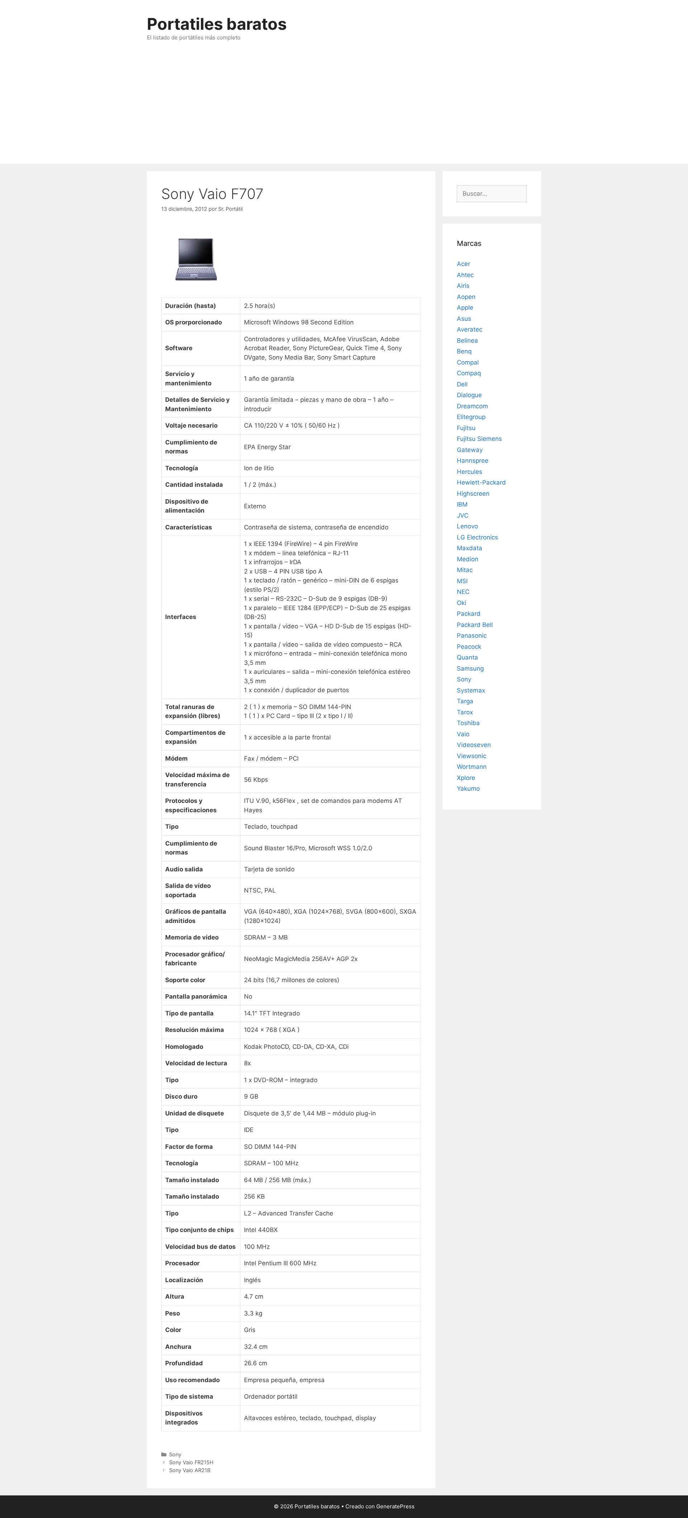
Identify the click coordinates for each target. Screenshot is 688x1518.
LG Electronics (477, 537)
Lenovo (467, 526)
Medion (467, 559)
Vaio (463, 734)
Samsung (470, 668)
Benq (464, 351)
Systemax (471, 690)
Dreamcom (472, 406)
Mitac (465, 570)
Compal (468, 362)
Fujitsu (466, 428)
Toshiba (468, 723)
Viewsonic (471, 756)
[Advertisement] (344, 110)
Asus (464, 318)
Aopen (466, 296)
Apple (465, 307)
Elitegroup (471, 416)
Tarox (465, 712)
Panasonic (472, 635)
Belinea (467, 340)
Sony (175, 1454)
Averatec (469, 329)
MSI (462, 581)
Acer (463, 263)
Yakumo (468, 788)
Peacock (469, 646)
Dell (462, 384)
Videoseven (474, 744)
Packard (469, 613)
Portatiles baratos (217, 24)
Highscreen (473, 493)
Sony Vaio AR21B (189, 1470)
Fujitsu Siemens (479, 438)
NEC (463, 591)
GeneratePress (395, 1506)
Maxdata (469, 548)
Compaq (469, 373)
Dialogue (469, 395)
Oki (461, 602)
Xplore (466, 777)
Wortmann (472, 766)
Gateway (470, 449)
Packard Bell (475, 624)
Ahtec (465, 275)
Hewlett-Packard (481, 482)
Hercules (469, 471)
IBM (462, 504)
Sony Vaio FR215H (191, 1462)
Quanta (467, 657)
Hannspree (472, 460)
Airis (463, 285)
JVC (462, 515)
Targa (465, 701)
